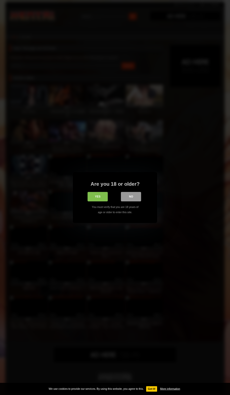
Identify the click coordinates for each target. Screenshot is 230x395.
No (131, 196)
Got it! (151, 388)
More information (170, 388)
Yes (98, 196)
